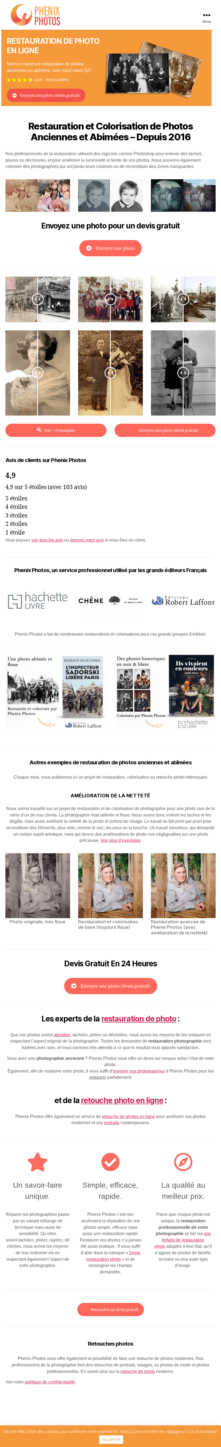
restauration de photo (138, 1018)
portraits (111, 1122)
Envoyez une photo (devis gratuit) (50, 95)
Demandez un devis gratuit (114, 1309)
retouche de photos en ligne (128, 1116)
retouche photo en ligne (122, 1100)
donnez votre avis (87, 540)
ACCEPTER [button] (111, 1439)
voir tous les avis (47, 540)
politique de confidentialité (50, 1382)
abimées (62, 1035)
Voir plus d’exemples (120, 840)
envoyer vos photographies (139, 1071)
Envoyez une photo (115, 248)
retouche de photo (137, 1371)
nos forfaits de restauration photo (182, 1240)
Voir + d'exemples (59, 430)
